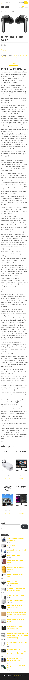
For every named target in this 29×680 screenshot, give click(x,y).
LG (13, 55)
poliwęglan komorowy (18, 57)
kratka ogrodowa (4, 57)
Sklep (6, 11)
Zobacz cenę (5, 50)
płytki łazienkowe (11, 57)
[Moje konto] (20, 7)
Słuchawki (15, 55)
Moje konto (12, 11)
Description (13, 63)
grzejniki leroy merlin (23, 55)
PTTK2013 (5, 6)
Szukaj (3, 523)
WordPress (16, 675)
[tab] (14, 64)
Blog (2, 11)
